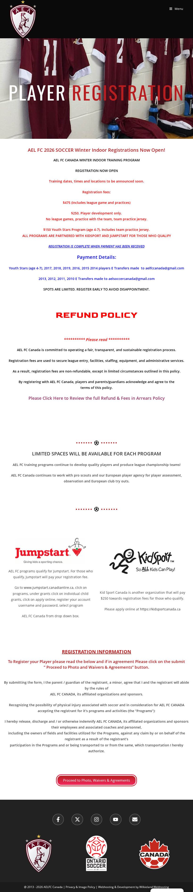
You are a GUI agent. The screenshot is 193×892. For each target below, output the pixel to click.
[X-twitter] (77, 819)
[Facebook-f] (58, 819)
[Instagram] (96, 819)
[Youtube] (115, 819)
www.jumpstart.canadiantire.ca (48, 587)
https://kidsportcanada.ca (160, 609)
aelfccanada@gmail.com (164, 268)
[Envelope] (135, 819)
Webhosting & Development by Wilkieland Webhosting (133, 887)
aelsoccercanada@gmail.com (132, 278)
